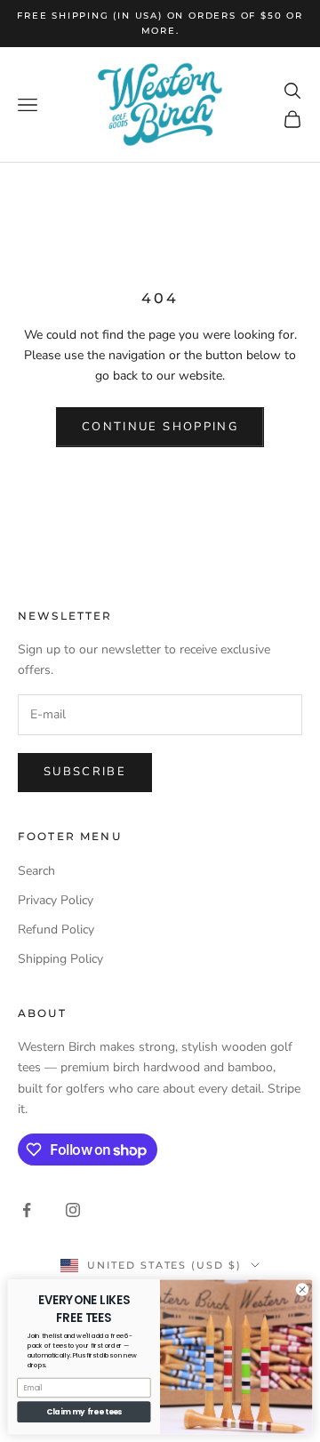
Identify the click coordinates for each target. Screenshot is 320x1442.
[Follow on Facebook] (27, 1210)
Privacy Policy (55, 900)
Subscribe (85, 772)
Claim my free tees (84, 1411)
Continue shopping (160, 427)
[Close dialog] (301, 1289)
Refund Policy (56, 929)
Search (36, 870)
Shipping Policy (60, 958)
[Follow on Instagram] (73, 1210)
